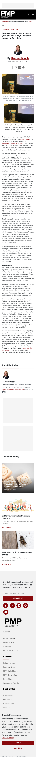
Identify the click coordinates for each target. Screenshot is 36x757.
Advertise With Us (10, 650)
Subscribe (18, 598)
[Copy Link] (23, 67)
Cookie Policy (8, 738)
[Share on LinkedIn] (19, 67)
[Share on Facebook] (12, 67)
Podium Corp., (25, 139)
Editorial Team (9, 642)
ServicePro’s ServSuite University (13, 143)
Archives (6, 708)
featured (5, 29)
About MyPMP (9, 638)
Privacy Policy (3, 756)
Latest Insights (9, 663)
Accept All (18, 742)
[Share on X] (16, 67)
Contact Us (7, 646)
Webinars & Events (11, 683)
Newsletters (8, 696)
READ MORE (6, 528)
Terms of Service (13, 756)
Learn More (18, 748)
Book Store (7, 679)
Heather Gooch (20, 58)
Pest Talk (14, 29)
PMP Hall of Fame (10, 671)
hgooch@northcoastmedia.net (13, 390)
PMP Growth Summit (11, 675)
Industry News (9, 667)
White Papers (8, 704)
